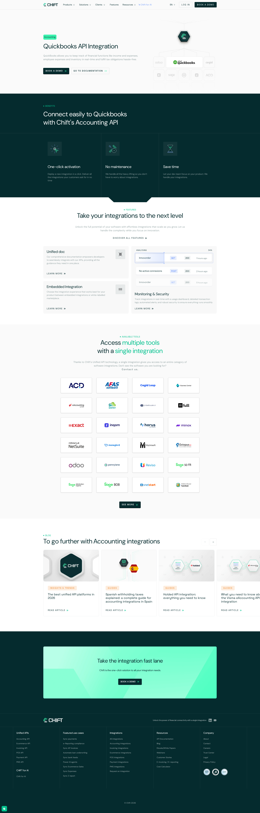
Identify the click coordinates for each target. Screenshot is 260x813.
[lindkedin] (210, 720)
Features (114, 4)
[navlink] (50, 4)
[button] (69, 4)
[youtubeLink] (215, 720)
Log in (185, 4)
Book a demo (205, 4)
